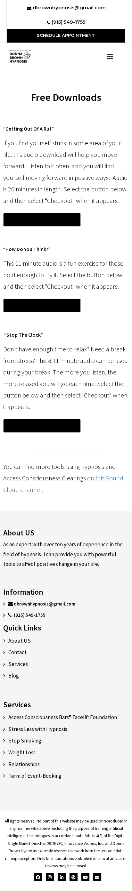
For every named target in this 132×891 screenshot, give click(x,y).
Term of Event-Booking (35, 775)
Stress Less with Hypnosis (37, 729)
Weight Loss (22, 752)
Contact (17, 652)
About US (19, 640)
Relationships (24, 764)
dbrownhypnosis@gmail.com (68, 7)
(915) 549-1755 (67, 22)
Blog (13, 675)
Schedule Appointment (66, 35)
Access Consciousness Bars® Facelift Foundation (62, 717)
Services (18, 664)
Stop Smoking (24, 740)
